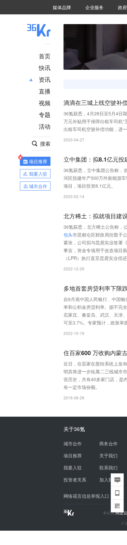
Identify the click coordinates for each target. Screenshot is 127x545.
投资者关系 (75, 479)
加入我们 (108, 479)
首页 (44, 55)
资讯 (44, 79)
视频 (44, 102)
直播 (44, 91)
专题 (44, 114)
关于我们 (108, 455)
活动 (44, 126)
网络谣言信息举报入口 (86, 496)
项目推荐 (73, 455)
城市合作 (73, 443)
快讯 (44, 67)
